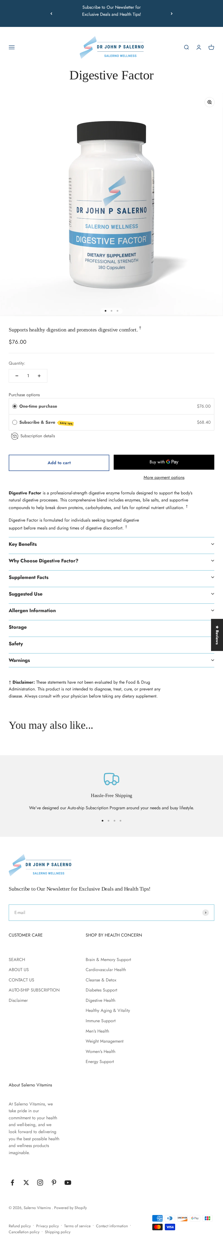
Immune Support (101, 1021)
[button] (111, 544)
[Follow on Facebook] (12, 1182)
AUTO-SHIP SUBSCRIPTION (34, 990)
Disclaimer (18, 1000)
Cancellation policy (24, 1232)
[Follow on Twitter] (26, 1182)
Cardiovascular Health (106, 969)
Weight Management (104, 1041)
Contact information (112, 1226)
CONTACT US (21, 980)
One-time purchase (38, 406)
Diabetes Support (101, 990)
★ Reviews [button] (217, 635)
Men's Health (97, 1031)
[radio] (14, 406)
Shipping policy (57, 1232)
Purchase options (24, 395)
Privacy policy (47, 1226)
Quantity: (17, 363)
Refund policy (20, 1226)
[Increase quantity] (39, 375)
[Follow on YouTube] (68, 1182)
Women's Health (100, 1051)
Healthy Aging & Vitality (108, 1010)
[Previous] (51, 13)
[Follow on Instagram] (40, 1182)
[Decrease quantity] (17, 375)
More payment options (164, 477)
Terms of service (77, 1226)
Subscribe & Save (46, 422)
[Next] (172, 13)
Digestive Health (100, 1000)
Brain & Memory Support (108, 959)
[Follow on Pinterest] (54, 1182)
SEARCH (17, 959)
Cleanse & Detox (101, 980)
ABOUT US (19, 969)
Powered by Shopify (70, 1207)
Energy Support (100, 1061)
